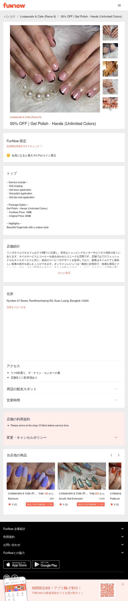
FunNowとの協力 (14, 552)
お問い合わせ (11, 544)
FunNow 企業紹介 (14, 528)
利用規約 (9, 536)
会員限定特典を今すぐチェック (23, 146)
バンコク (9, 16)
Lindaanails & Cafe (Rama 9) (38, 16)
